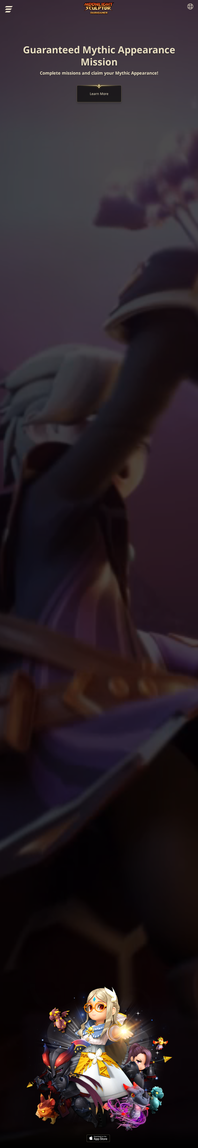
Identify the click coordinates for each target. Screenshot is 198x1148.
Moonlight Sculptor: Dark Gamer (99, 8)
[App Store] (98, 1138)
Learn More (99, 93)
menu (9, 9)
